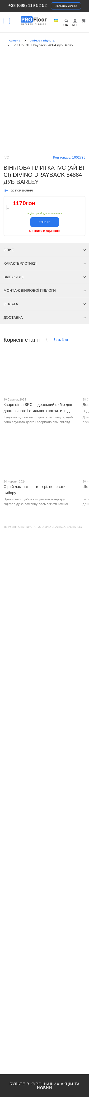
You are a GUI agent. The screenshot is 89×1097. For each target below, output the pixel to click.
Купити (45, 222)
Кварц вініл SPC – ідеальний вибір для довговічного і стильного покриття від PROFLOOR (38, 411)
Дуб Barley (74, 526)
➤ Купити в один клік (44, 231)
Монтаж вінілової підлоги (30, 290)
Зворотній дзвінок (66, 6)
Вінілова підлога (23, 526)
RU (74, 25)
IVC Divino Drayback (51, 526)
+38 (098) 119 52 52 (27, 5)
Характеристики (20, 263)
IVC (6, 157)
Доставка (13, 317)
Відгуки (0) (13, 277)
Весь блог (60, 339)
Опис (9, 250)
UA (65, 25)
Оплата (11, 304)
